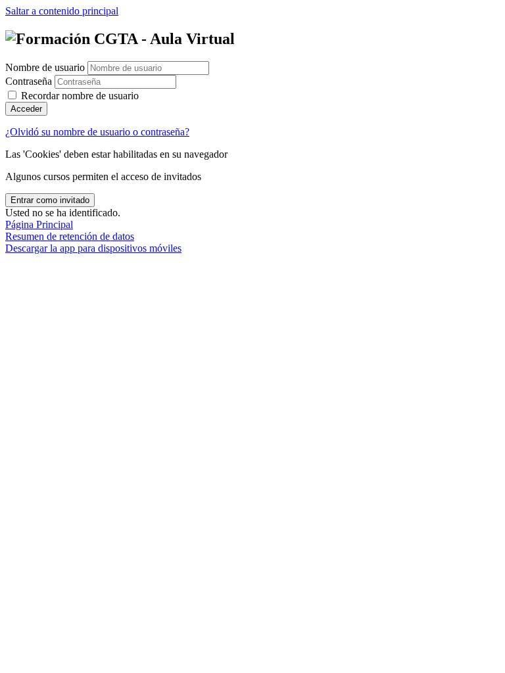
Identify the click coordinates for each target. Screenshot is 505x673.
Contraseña (28, 81)
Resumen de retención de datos (69, 236)
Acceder (26, 109)
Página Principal (39, 224)
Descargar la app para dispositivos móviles (93, 248)
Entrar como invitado (50, 200)
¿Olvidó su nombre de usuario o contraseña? (97, 131)
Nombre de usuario (46, 67)
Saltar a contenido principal (61, 10)
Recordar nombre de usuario (80, 95)
